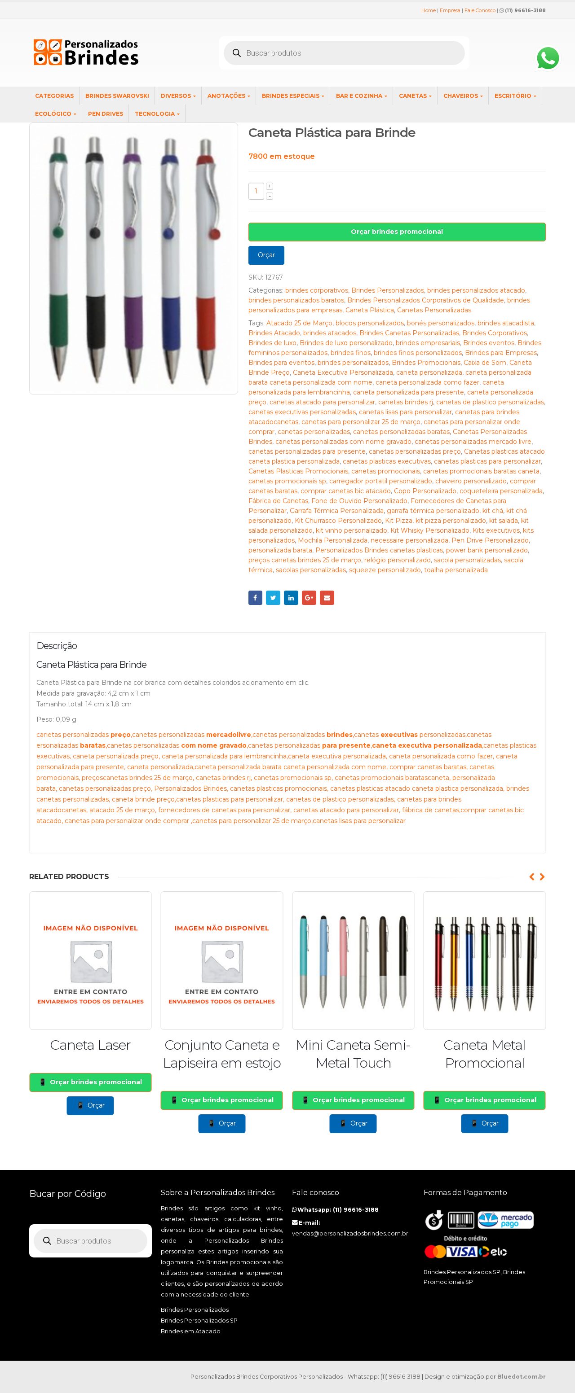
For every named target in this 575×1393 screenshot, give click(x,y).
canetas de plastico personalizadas (490, 402)
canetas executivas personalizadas (302, 412)
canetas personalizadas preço (415, 451)
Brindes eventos (488, 343)
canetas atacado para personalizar (322, 402)
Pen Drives (105, 113)
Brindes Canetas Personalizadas (409, 333)
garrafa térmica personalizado (433, 511)
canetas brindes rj (405, 402)
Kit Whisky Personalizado (429, 530)
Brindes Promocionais (426, 363)
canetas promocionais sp (287, 481)
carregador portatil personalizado (380, 481)
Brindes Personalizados (387, 290)
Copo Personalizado (425, 491)
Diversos (176, 95)
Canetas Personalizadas (434, 310)
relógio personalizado (397, 560)
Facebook (255, 598)
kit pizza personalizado (451, 521)
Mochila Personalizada (332, 540)
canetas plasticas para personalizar (487, 461)
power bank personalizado (487, 550)
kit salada (503, 521)
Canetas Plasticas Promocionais (298, 471)
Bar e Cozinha (359, 95)
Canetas (413, 95)
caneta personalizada (429, 372)
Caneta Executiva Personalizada (343, 372)
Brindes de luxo (272, 343)
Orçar (266, 255)
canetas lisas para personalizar (405, 412)
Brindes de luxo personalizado (346, 343)
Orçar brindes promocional (397, 232)
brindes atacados (329, 333)
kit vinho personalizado (351, 530)
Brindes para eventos (281, 363)
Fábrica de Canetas (278, 501)
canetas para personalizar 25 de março (360, 422)
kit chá (492, 511)
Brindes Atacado (274, 333)
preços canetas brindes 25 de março (304, 560)
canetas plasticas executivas (387, 461)
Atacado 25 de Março (299, 323)
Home (428, 10)
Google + (309, 598)
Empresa (450, 10)
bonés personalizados (440, 323)
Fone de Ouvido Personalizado (359, 501)
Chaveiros (460, 95)
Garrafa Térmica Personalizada (337, 511)
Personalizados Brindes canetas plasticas (379, 550)
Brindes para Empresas (501, 353)
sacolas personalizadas (311, 570)
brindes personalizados (353, 363)
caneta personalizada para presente (408, 392)
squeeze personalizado (385, 570)
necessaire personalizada (409, 540)
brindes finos (351, 353)
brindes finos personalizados (418, 353)
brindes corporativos (316, 290)
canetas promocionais (385, 471)
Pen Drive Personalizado (490, 540)
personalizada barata (280, 550)
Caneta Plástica (369, 310)
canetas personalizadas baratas (401, 432)
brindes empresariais (428, 343)
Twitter (273, 598)
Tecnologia (155, 113)
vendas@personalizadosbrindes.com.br (350, 1233)
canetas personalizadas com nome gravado (343, 442)
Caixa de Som (485, 363)
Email (327, 598)
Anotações (226, 95)
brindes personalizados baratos (296, 300)
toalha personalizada (456, 570)
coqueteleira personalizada (501, 491)
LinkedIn (291, 598)
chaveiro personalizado (471, 481)
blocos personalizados (370, 323)
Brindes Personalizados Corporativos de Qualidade (425, 300)
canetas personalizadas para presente (307, 451)
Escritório (513, 95)
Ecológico (53, 113)
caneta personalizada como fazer (427, 382)
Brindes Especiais (290, 95)
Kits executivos (496, 530)
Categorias (54, 95)
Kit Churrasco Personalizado (338, 521)
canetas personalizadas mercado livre (473, 442)
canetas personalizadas (314, 432)
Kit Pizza (398, 521)
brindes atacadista (506, 323)
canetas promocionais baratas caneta (481, 471)
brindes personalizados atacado (476, 290)
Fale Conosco (479, 10)
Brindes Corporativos (494, 333)
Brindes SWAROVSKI (117, 95)
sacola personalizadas (467, 560)
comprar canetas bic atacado (346, 491)
